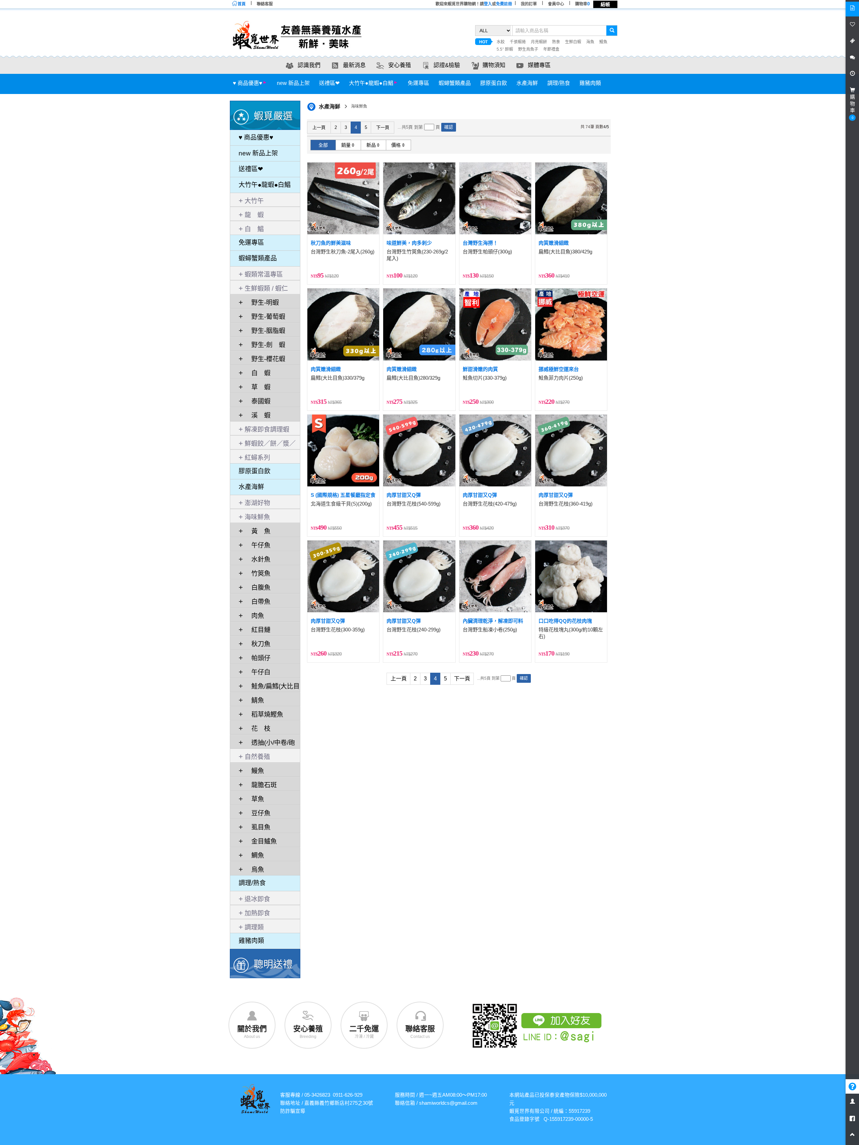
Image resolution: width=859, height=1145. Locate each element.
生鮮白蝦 (573, 42)
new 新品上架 (293, 83)
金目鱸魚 (261, 841)
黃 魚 (257, 531)
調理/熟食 (558, 83)
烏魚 (254, 869)
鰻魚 (603, 42)
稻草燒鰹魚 (264, 714)
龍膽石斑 (261, 785)
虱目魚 (257, 827)
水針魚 (257, 559)
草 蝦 (257, 387)
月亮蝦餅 (539, 42)
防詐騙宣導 (292, 1111)
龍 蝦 (254, 215)
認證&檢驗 (447, 65)
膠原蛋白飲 (493, 83)
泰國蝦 (257, 401)
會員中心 (556, 4)
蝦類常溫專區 (264, 274)
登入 (488, 4)
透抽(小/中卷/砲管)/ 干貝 (267, 744)
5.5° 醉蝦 (505, 49)
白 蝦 (257, 373)
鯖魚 (254, 700)
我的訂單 (529, 4)
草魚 (254, 799)
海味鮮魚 (257, 517)
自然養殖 (257, 756)
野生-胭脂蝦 (265, 330)
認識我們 (309, 65)
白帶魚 (257, 601)
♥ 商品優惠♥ (247, 83)
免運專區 (418, 83)
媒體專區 (539, 65)
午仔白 (257, 672)
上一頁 (318, 127)
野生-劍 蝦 (265, 344)
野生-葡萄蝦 (265, 316)
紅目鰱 (257, 629)
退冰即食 (257, 899)
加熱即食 (257, 913)
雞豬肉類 (590, 83)
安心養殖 (399, 65)
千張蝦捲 (518, 42)
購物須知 (494, 65)
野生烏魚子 (528, 49)
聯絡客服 (265, 4)
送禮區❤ (329, 83)
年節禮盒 (551, 49)
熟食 (556, 42)
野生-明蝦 (262, 302)
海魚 (590, 42)
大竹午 (254, 200)
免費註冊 (504, 4)
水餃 (501, 42)
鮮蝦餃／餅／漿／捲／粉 (267, 444)
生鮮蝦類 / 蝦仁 (266, 288)
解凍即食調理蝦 (267, 429)
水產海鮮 (527, 83)
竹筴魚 (257, 573)
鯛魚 (254, 855)
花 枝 (257, 728)
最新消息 (354, 65)
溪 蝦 (257, 415)
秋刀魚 (257, 644)
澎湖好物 (257, 503)
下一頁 (382, 127)
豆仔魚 (257, 813)
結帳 (605, 4)
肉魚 (254, 615)
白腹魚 (257, 587)
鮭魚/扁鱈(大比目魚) (269, 687)
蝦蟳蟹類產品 (455, 83)
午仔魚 (257, 545)
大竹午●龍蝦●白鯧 (371, 83)
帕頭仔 (257, 658)
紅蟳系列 (257, 457)
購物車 (582, 4)
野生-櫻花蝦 (265, 359)
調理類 (254, 927)
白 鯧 (254, 229)
